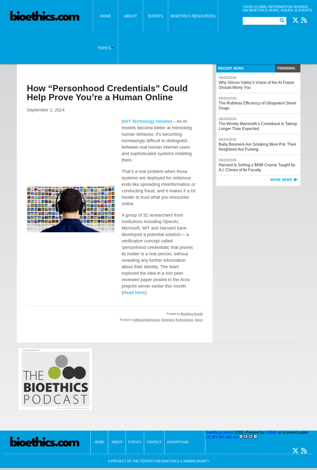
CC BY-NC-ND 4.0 (221, 437)
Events (155, 16)
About (130, 16)
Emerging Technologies (177, 320)
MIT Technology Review (146, 121)
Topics (104, 48)
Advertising (178, 442)
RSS (304, 20)
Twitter (295, 20)
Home (105, 16)
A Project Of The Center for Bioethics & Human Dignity (158, 461)
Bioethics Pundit (192, 314)
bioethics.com (217, 432)
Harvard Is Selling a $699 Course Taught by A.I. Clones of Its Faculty (257, 165)
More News (281, 180)
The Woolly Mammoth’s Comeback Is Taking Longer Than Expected (258, 124)
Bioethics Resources (193, 16)
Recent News (230, 68)
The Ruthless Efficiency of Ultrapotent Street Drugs (257, 103)
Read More (134, 292)
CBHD (271, 432)
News (199, 320)
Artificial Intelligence (146, 320)
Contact (154, 442)
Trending (286, 68)
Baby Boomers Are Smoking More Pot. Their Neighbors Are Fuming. (257, 144)
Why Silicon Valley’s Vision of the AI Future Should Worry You (256, 83)
